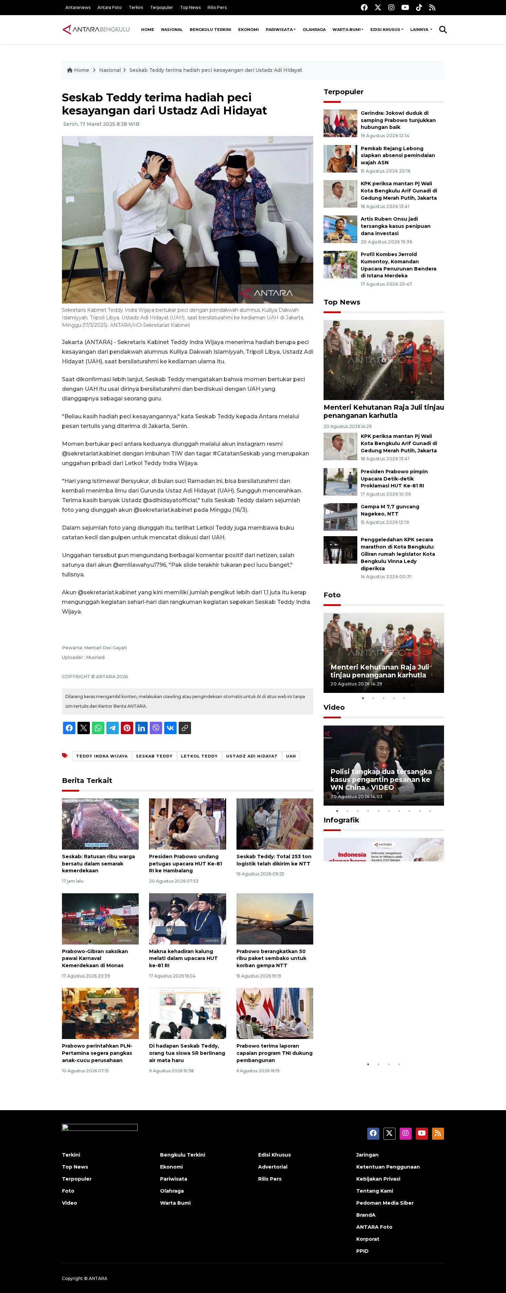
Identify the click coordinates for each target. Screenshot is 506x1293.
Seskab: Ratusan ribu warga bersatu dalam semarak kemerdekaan (98, 863)
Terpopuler (161, 7)
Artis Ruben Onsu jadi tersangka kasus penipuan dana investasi (396, 226)
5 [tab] (404, 698)
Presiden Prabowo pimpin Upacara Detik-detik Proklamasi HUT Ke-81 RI (394, 478)
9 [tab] (420, 810)
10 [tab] (430, 810)
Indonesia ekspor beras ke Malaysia (376, 1036)
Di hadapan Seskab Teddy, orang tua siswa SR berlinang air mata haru (187, 1053)
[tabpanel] (384, 653)
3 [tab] (383, 698)
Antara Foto (109, 7)
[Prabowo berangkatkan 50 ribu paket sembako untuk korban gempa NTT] (274, 918)
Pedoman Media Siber (385, 1203)
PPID (362, 1251)
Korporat (367, 1239)
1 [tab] (363, 698)
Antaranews (78, 7)
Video (334, 707)
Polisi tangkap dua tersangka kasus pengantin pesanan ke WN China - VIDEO (381, 779)
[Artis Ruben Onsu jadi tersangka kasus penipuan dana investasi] (340, 228)
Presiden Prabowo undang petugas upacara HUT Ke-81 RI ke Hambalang (185, 863)
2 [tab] (373, 698)
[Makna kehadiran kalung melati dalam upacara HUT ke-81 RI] (187, 918)
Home (147, 29)
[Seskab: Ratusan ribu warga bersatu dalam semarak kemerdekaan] (100, 823)
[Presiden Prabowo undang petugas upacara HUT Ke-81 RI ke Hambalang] (187, 823)
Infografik (341, 820)
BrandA (366, 1215)
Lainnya (419, 29)
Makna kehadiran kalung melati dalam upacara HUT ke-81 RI (183, 958)
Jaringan (367, 1155)
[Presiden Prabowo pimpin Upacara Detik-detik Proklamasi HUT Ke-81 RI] (340, 481)
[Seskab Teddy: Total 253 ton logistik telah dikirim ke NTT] (274, 823)
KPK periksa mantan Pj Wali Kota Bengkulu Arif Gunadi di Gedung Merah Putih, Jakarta (399, 190)
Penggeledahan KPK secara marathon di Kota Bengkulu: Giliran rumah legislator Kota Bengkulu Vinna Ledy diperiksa (398, 554)
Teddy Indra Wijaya (102, 756)
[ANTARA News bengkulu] (96, 29)
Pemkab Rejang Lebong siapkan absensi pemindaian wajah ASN (398, 155)
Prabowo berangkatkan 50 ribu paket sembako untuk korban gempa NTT (271, 958)
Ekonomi (248, 29)
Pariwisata (279, 29)
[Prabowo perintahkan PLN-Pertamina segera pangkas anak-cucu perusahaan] (100, 1013)
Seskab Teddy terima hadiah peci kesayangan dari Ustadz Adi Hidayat (215, 70)
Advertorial (272, 1167)
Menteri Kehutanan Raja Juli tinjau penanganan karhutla (384, 411)
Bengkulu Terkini (210, 29)
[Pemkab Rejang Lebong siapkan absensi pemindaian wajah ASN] (340, 158)
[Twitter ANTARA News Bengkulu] (378, 7)
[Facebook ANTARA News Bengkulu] (364, 7)
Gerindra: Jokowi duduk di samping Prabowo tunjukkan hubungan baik (398, 120)
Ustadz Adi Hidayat (252, 756)
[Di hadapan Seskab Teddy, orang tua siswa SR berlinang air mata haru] (187, 1013)
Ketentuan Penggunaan (388, 1167)
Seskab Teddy (154, 756)
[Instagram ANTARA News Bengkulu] (391, 7)
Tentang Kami (374, 1191)
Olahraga (314, 29)
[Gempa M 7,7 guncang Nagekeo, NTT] (340, 516)
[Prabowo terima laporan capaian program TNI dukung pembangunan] (274, 1013)
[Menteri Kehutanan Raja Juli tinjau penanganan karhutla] (384, 359)
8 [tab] (409, 810)
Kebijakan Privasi (378, 1179)
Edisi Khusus (385, 29)
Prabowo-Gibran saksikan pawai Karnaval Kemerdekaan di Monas (95, 958)
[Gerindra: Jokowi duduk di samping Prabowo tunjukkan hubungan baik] (340, 123)
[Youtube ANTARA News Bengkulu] (405, 7)
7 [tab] (399, 810)
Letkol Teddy (199, 756)
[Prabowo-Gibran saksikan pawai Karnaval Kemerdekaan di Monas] (100, 918)
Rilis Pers (217, 7)
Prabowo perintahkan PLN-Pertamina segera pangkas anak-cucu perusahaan (97, 1053)
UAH (291, 756)
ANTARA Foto (374, 1227)
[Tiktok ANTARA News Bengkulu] (419, 7)
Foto (332, 595)
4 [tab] (394, 698)
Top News (190, 7)
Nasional (172, 29)
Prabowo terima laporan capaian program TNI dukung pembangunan (274, 1053)
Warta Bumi (347, 29)
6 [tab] (389, 810)
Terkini (136, 7)
